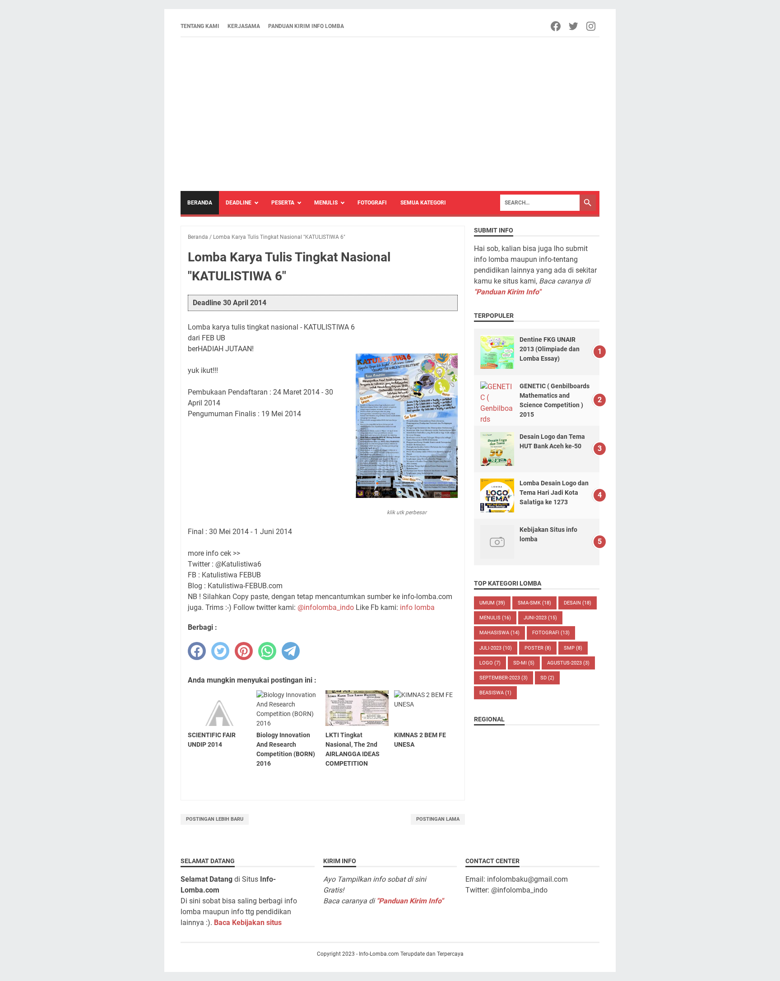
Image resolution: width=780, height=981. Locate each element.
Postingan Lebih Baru (214, 819)
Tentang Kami (200, 26)
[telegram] (291, 651)
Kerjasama (244, 26)
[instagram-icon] (591, 26)
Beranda (199, 203)
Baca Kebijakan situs (248, 922)
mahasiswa (499, 633)
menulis (495, 618)
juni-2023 (540, 618)
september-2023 (503, 678)
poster (538, 648)
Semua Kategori (423, 203)
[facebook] (197, 651)
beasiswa (495, 693)
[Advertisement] (390, 114)
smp (573, 648)
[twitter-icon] (574, 26)
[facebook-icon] (556, 26)
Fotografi (372, 203)
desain (577, 603)
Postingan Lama (438, 819)
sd (547, 678)
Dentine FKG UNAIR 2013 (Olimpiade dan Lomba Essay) (550, 349)
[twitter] (220, 651)
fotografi (551, 633)
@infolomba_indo (325, 607)
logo (490, 663)
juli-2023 (495, 648)
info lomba (417, 607)
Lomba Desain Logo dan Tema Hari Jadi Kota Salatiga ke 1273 (554, 492)
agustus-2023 (568, 663)
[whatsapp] (267, 651)
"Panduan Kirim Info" (507, 292)
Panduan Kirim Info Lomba (306, 26)
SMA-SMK (534, 603)
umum (492, 603)
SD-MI (523, 663)
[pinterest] (244, 651)
